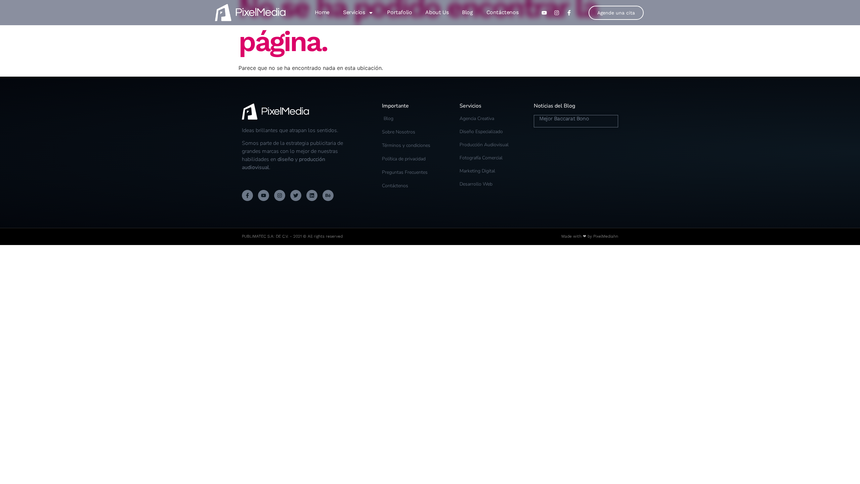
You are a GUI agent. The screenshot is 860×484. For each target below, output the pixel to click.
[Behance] (328, 195)
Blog (467, 12)
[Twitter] (295, 195)
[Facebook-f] (247, 195)
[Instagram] (279, 195)
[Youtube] (263, 195)
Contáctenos (502, 12)
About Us (436, 12)
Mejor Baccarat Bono (564, 118)
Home (322, 12)
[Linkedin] (311, 195)
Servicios (354, 12)
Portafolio (399, 12)
